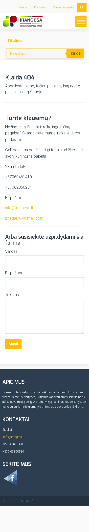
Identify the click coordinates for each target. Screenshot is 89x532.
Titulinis (14, 40)
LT (82, 7)
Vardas (11, 251)
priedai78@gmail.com (24, 218)
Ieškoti (75, 53)
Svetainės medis (63, 7)
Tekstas (12, 294)
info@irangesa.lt (19, 207)
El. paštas (13, 273)
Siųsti (13, 344)
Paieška (22, 7)
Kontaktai (40, 7)
